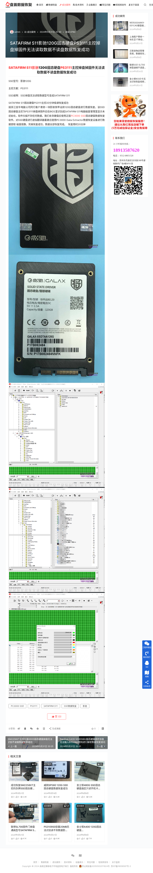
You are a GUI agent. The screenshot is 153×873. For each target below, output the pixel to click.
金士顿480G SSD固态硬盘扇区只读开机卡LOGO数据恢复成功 (88, 787)
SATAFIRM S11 (20, 68)
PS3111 (66, 68)
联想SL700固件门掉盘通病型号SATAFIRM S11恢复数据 (23, 828)
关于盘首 (135, 4)
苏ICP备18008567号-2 (121, 866)
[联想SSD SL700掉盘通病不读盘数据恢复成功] (120, 64)
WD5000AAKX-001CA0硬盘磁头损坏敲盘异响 (138, 25)
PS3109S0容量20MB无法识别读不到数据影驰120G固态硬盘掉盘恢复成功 (56, 828)
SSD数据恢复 (70, 706)
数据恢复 (53, 4)
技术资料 (79, 4)
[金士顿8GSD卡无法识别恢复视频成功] (120, 78)
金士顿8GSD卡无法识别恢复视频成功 (138, 81)
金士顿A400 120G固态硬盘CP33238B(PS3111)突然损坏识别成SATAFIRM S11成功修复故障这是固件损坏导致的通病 (89, 828)
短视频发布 (121, 4)
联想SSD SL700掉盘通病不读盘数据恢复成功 (137, 67)
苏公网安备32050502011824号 (96, 866)
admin (17, 32)
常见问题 (106, 4)
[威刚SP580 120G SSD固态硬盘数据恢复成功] (57, 771)
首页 (41, 4)
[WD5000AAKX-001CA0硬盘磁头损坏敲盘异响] (120, 22)
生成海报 (56, 728)
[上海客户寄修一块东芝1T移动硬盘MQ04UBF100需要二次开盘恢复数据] (120, 36)
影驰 (35, 68)
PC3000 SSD (78, 115)
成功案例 (66, 4)
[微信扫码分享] (31, 728)
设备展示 (93, 4)
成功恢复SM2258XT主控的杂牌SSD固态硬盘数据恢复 (23, 787)
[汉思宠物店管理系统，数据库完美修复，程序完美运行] (120, 50)
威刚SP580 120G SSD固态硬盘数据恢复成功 (56, 787)
